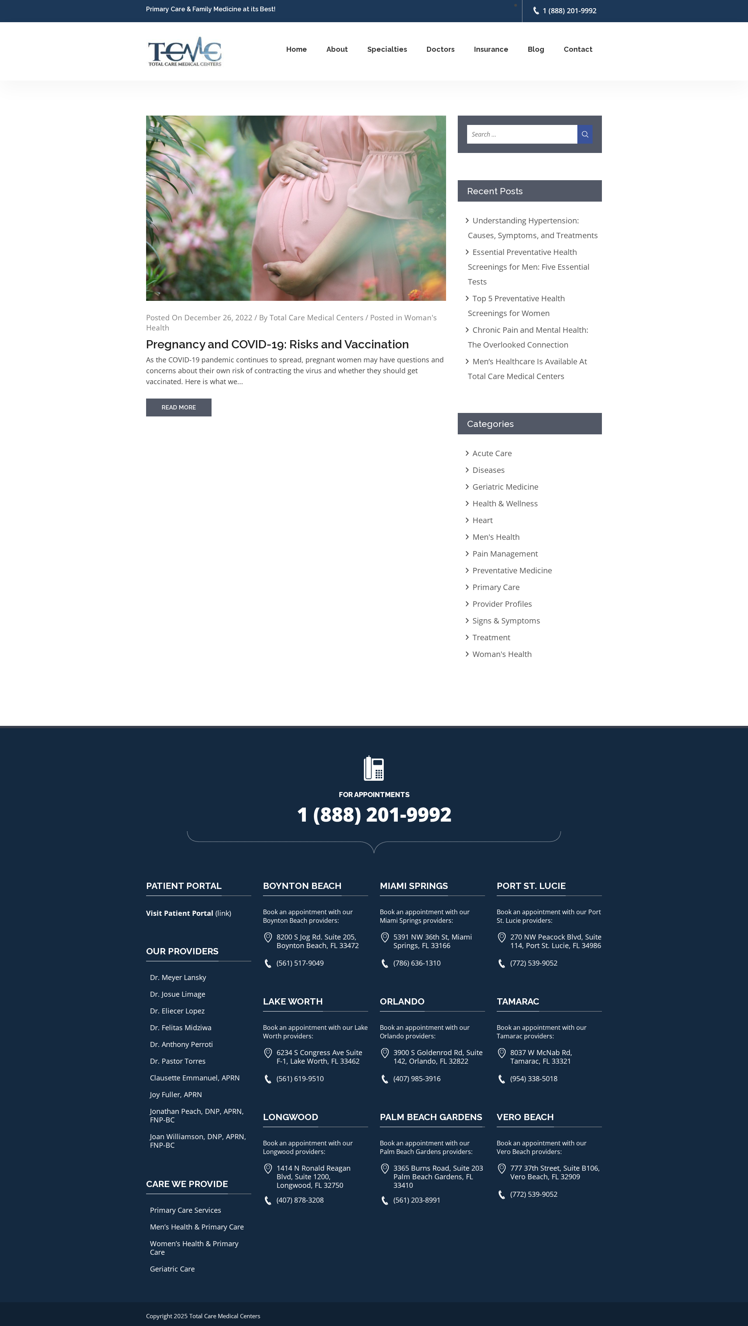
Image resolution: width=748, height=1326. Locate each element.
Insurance (491, 49)
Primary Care (496, 587)
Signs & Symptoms (506, 620)
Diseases (489, 470)
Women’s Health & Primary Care (194, 1248)
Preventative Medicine (512, 570)
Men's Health (496, 537)
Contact (578, 49)
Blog (536, 49)
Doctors (441, 49)
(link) (223, 913)
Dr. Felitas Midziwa (181, 1027)
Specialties (387, 49)
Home (296, 49)
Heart (483, 520)
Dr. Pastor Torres (178, 1061)
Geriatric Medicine (505, 486)
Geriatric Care (172, 1268)
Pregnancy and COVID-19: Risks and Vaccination (277, 344)
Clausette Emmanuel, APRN (195, 1077)
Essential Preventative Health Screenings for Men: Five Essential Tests (528, 267)
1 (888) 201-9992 (569, 10)
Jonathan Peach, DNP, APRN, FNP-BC (197, 1115)
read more (179, 407)
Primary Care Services (185, 1210)
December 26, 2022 (218, 318)
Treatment (491, 637)
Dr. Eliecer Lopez (177, 1010)
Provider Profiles (502, 604)
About (337, 49)
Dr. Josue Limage (177, 994)
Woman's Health (502, 654)
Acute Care (492, 453)
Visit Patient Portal (180, 913)
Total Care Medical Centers (316, 318)
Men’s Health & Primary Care (197, 1226)
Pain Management (505, 553)
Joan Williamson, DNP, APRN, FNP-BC (198, 1141)
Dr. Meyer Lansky (178, 977)
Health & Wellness (505, 503)
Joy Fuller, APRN (176, 1094)
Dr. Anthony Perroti (181, 1044)
